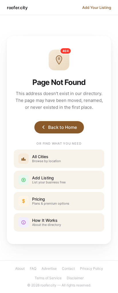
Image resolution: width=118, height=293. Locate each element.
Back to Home (62, 127)
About (20, 268)
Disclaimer (75, 278)
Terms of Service (48, 278)
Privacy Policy (91, 268)
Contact (68, 268)
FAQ (33, 268)
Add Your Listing (96, 7)
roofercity (17, 7)
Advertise (49, 268)
